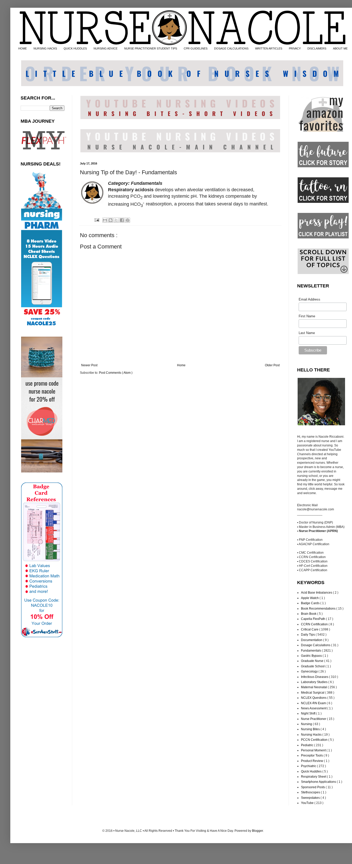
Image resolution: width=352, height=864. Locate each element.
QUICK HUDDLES (75, 48)
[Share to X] (116, 220)
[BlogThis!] (110, 220)
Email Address (309, 299)
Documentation (312, 640)
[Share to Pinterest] (127, 220)
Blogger (257, 831)
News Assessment (314, 708)
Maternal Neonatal (314, 687)
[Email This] (104, 220)
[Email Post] (96, 219)
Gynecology (310, 671)
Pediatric (307, 745)
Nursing (307, 724)
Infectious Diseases (315, 677)
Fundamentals (311, 650)
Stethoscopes (311, 792)
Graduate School (313, 666)
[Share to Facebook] (121, 220)
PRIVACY (295, 48)
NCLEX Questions (314, 698)
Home (181, 365)
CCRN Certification (315, 624)
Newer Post (89, 365)
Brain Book (309, 614)
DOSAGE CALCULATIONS (231, 48)
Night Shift (308, 713)
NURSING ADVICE (106, 48)
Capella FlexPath (313, 619)
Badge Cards (310, 603)
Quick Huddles (311, 771)
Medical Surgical (313, 692)
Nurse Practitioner (314, 719)
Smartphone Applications (319, 782)
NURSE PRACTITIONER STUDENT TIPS (150, 48)
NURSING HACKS (45, 48)
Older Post (272, 365)
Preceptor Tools (312, 755)
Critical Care (310, 629)
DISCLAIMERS (316, 48)
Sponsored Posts (313, 787)
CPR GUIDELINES (195, 48)
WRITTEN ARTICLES (268, 48)
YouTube (307, 803)
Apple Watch (310, 598)
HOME (22, 48)
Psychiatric (309, 766)
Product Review (312, 761)
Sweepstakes (311, 798)
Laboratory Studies (314, 682)
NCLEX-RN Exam (314, 703)
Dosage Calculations (316, 645)
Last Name (307, 333)
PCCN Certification (314, 740)
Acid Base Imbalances (317, 592)
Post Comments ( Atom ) (115, 373)
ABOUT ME (340, 48)
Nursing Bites (311, 729)
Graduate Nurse (312, 661)
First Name (307, 316)
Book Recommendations (318, 608)
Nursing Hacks (311, 734)
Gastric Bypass (312, 656)
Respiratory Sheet (314, 776)
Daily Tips (308, 634)
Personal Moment (313, 750)
